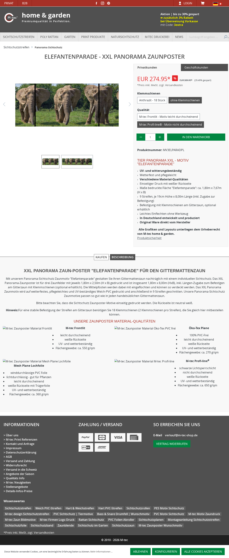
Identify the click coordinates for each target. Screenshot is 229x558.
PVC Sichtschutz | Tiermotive (73, 514)
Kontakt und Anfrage (20, 444)
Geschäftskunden (196, 67)
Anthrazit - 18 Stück (152, 100)
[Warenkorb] (204, 3)
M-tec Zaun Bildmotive (20, 520)
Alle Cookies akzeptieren (203, 552)
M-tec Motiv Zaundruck (204, 514)
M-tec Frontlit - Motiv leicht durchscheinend (168, 117)
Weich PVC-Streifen (48, 508)
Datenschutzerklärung (21, 452)
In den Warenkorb (196, 137)
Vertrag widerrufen (171, 444)
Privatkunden (147, 67)
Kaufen (101, 257)
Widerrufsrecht (16, 465)
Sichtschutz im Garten (93, 525)
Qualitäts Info (15, 478)
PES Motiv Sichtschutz (169, 508)
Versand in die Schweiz (21, 470)
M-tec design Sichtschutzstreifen (27, 514)
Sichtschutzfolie (15, 525)
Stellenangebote (17, 487)
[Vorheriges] (4, 105)
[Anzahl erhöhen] (159, 137)
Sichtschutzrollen (138, 508)
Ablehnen (140, 552)
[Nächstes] (130, 105)
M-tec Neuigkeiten (18, 482)
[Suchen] (225, 37)
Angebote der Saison (20, 474)
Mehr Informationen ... (101, 551)
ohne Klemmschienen (185, 100)
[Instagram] (102, 3)
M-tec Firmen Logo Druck (57, 520)
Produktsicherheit (149, 238)
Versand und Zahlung (20, 461)
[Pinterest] (109, 3)
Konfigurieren (166, 552)
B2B (24, 3)
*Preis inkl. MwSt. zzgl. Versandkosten (160, 85)
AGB (9, 457)
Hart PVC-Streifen (110, 508)
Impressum (13, 448)
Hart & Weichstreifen (80, 508)
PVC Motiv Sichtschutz (169, 514)
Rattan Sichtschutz (91, 520)
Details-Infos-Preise (19, 491)
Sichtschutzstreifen (18, 508)
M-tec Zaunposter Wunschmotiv (160, 525)
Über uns (12, 435)
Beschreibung (123, 257)
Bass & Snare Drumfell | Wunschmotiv (123, 514)
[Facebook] (96, 3)
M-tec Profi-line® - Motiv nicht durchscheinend (170, 125)
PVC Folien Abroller (121, 520)
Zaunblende (66, 525)
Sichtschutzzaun (123, 525)
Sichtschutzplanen (151, 520)
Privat (8, 3)
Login (188, 3)
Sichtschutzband (42, 525)
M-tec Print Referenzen (21, 439)
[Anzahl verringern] (141, 137)
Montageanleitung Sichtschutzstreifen (194, 520)
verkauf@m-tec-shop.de (181, 435)
